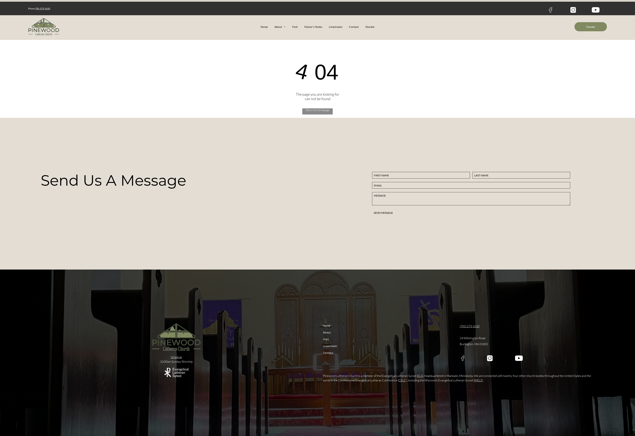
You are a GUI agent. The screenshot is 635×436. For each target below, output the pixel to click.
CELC (402, 380)
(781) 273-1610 (469, 326)
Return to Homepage (317, 110)
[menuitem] (264, 26)
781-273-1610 (42, 8)
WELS (478, 380)
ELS (420, 376)
